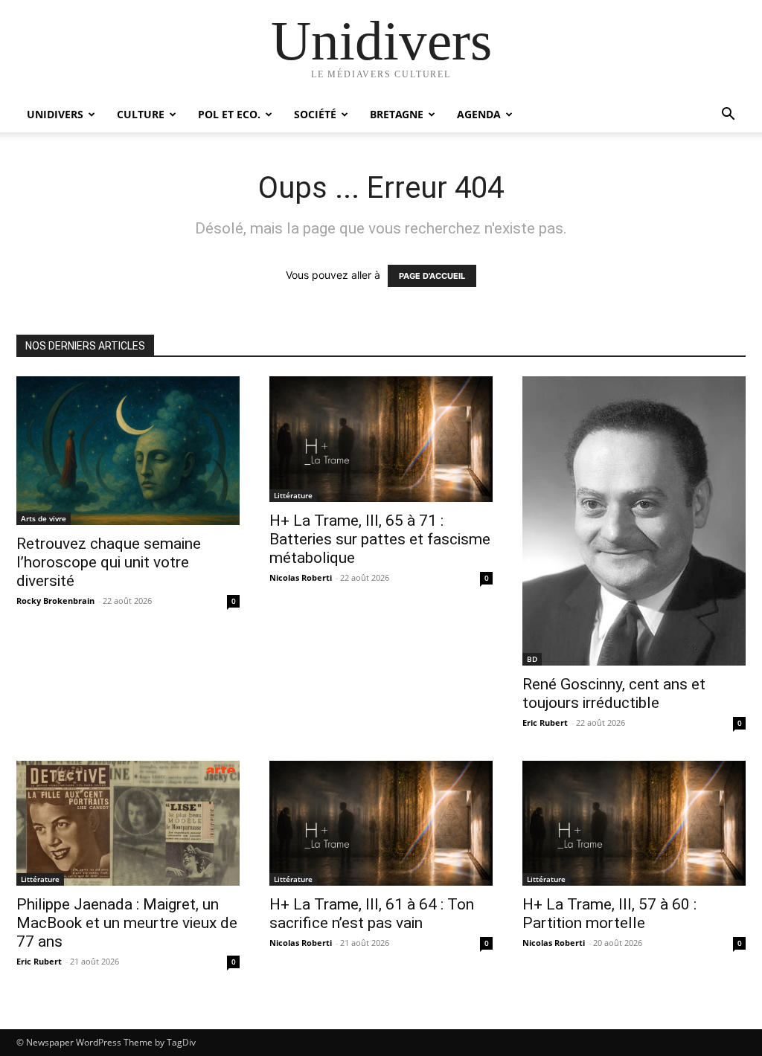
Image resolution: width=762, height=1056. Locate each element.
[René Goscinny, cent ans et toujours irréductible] (634, 521)
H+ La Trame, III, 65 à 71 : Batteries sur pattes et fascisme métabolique (379, 539)
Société (315, 114)
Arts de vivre (43, 518)
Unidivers (55, 114)
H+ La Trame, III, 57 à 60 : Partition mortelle (609, 913)
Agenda (479, 114)
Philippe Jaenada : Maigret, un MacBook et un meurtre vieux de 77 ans (126, 922)
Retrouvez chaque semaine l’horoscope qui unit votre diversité (108, 562)
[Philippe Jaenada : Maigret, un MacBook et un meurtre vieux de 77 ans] (128, 823)
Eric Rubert (545, 722)
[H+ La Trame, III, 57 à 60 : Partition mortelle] (634, 823)
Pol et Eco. (229, 114)
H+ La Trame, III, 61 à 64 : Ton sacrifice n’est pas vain (371, 913)
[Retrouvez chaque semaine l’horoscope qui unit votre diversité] (128, 450)
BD (532, 659)
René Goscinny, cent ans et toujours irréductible (613, 693)
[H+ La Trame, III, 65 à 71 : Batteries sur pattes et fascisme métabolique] (381, 439)
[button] (728, 116)
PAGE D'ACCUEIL (432, 276)
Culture (140, 114)
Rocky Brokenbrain (55, 600)
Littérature (293, 495)
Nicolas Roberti (300, 577)
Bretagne (396, 114)
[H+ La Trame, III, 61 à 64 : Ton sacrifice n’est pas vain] (381, 823)
